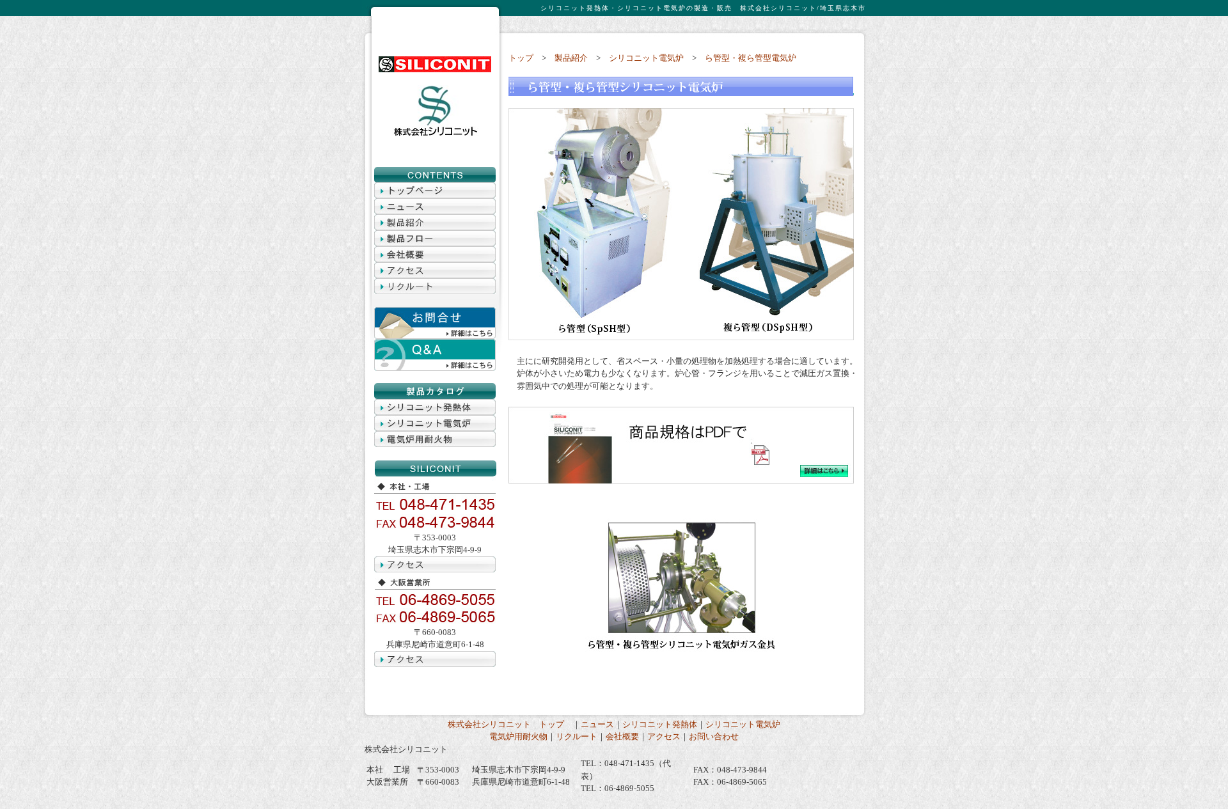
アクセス (664, 736)
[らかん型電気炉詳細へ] (681, 480)
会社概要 (622, 736)
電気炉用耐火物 (518, 736)
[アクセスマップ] (435, 275)
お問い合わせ (714, 736)
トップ (520, 58)
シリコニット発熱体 (659, 724)
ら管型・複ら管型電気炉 (750, 58)
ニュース (597, 724)
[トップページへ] (435, 69)
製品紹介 (571, 58)
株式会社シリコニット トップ (510, 724)
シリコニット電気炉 (646, 58)
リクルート (576, 736)
